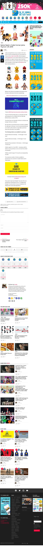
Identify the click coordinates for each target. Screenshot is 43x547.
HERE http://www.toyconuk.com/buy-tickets (17, 112)
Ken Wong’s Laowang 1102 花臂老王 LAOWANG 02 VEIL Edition (21, 458)
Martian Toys (14, 518)
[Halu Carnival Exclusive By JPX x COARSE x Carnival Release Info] (7, 329)
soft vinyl (13, 527)
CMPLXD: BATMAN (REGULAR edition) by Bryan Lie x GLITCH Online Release (6, 459)
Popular (31, 20)
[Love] (19, 431)
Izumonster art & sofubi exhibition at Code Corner (21, 319)
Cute (15, 20)
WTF (19, 20)
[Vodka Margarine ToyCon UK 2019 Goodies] (7, 312)
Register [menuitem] (6, 0)
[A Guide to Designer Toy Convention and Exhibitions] (7, 434)
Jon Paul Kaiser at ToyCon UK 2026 (20, 408)
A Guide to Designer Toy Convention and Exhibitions (7, 440)
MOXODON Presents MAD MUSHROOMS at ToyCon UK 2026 (21, 417)
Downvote (22, 250)
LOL (7, 20)
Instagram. (16, 178)
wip (12, 538)
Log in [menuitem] (3, 0)
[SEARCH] (34, 22)
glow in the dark (14, 510)
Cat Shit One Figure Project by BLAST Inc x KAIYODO (7, 477)
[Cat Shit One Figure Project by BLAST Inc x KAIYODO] (7, 471)
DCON (13, 502)
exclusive (17, 507)
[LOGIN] (36, 22)
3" (12, 497)
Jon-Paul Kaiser (14, 513)
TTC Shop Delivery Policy (5, 522)
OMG (11, 20)
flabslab (13, 508)
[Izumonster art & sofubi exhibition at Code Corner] (21, 312)
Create (40, 22)
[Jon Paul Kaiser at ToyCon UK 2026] (7, 411)
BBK (2, 204)
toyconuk (13, 532)
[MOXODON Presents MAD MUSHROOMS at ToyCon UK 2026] (7, 419)
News (2, 317)
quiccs (13, 524)
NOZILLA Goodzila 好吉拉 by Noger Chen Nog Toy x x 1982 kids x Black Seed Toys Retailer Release (21, 479)
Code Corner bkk (9, 95)
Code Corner (7, 204)
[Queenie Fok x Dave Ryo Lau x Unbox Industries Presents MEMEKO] (21, 347)
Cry (22, 20)
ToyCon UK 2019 (4, 205)
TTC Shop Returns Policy (5, 523)
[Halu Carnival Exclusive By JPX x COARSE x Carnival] (21, 329)
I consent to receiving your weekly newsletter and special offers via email (37, 525)
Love (3, 20)
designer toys (14, 505)
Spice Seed (20, 204)
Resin (5, 317)
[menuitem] (1, 1)
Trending (39, 20)
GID (17, 508)
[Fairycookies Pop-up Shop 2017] (7, 347)
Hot (35, 20)
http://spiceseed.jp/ (20, 176)
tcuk (13, 530)
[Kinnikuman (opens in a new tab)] (7, 57)
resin (16, 524)
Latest (26, 20)
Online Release (14, 521)
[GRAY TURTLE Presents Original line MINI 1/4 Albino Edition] (7, 401)
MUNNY (19, 519)
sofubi (18, 527)
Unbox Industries (14, 535)
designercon (18, 502)
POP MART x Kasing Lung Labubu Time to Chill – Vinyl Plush (21, 440)
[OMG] (4, 450)
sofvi (13, 529)
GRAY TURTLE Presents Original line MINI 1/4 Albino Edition (21, 399)
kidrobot (13, 516)
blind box (18, 497)
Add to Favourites (22, 201)
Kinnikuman (10, 57)
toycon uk (17, 530)
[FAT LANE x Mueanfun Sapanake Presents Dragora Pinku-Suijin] (7, 380)
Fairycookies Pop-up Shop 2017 (6, 354)
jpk (19, 513)
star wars (17, 529)
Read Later (10, 201)
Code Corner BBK (14, 56)
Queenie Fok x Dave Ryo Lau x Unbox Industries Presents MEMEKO (21, 354)
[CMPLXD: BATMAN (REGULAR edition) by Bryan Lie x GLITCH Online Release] (7, 452)
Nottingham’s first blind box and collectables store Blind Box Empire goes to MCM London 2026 (21, 388)
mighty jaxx (14, 519)
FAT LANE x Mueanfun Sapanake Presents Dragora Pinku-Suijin (21, 377)
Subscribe (36, 530)
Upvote (7, 250)
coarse (17, 499)
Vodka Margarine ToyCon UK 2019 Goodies (5, 320)
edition (13, 507)
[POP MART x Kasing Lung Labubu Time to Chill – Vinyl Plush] (21, 434)
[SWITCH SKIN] (32, 22)
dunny (19, 505)
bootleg (13, 499)
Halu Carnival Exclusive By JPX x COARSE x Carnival (21, 337)
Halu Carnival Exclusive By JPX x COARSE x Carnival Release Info (7, 337)
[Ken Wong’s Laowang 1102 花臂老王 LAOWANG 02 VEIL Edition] (21, 452)
